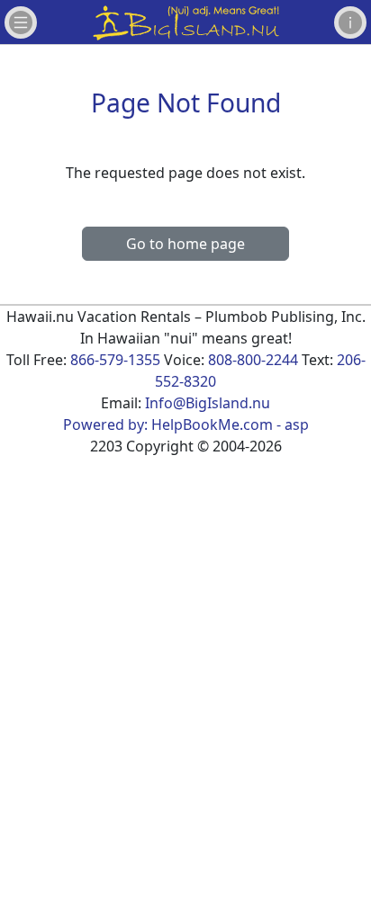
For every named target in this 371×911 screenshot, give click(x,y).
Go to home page (185, 244)
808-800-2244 (253, 360)
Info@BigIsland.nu (207, 403)
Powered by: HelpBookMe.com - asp (186, 424)
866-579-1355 (115, 360)
